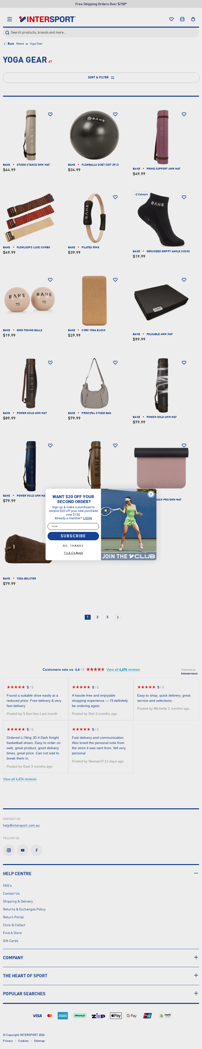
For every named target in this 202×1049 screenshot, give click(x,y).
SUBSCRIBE (73, 536)
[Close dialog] (151, 494)
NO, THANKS (73, 545)
